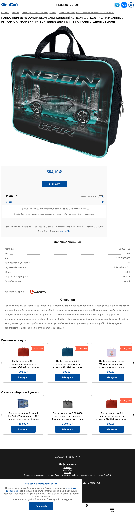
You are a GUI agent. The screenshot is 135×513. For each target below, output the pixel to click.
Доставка (65, 231)
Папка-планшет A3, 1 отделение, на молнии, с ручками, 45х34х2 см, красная (23, 364)
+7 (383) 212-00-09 (66, 5)
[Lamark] (38, 292)
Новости (68, 467)
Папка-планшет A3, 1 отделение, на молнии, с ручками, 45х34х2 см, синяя (67, 364)
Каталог (67, 472)
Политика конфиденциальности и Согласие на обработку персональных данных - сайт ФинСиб (67, 475)
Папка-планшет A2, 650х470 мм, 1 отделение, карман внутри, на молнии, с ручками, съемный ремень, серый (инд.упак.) (67, 416)
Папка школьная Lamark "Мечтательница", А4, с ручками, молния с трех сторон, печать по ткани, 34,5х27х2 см (111, 364)
